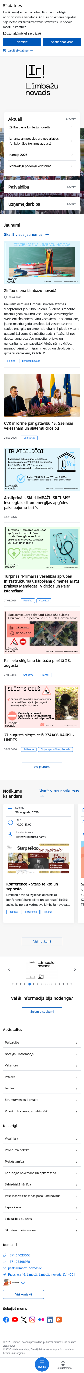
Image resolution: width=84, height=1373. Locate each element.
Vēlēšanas (29, 437)
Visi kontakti (23, 1294)
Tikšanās (48, 911)
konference (30, 911)
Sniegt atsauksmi (42, 1011)
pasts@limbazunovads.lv (24, 1268)
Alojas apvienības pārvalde (55, 749)
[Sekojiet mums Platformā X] (24, 1320)
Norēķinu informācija (19, 1054)
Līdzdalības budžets (18, 1219)
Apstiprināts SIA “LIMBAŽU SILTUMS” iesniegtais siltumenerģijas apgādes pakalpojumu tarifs (37, 502)
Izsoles (9, 1088)
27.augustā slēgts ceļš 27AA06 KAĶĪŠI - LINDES (39, 737)
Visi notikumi (42, 941)
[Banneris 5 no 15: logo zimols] (42, 969)
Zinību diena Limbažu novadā (30, 290)
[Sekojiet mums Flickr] (41, 1319)
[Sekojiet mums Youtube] (15, 1319)
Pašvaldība (12, 1042)
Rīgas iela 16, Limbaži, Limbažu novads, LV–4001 (41, 1274)
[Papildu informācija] (22, 1282)
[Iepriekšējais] (9, 969)
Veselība (44, 600)
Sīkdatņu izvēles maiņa (20, 1230)
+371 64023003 (19, 1255)
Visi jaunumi (42, 767)
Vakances (11, 1065)
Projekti (27, 600)
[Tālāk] (75, 969)
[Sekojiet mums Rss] (59, 1319)
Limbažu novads (31, 360)
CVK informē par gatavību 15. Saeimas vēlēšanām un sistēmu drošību (38, 426)
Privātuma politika (17, 1150)
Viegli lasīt (11, 1138)
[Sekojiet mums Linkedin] (50, 1320)
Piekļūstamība (14, 1161)
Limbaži (45, 674)
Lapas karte (13, 1207)
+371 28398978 (19, 1262)
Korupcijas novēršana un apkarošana (30, 1173)
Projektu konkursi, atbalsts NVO (27, 1111)
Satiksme (28, 674)
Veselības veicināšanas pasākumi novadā (33, 1196)
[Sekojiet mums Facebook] (6, 1320)
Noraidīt (22, 42)
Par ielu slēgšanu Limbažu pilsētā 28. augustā (37, 663)
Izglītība (11, 360)
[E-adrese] (11, 1282)
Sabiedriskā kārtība (18, 1184)
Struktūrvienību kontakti (21, 1100)
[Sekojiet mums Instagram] (32, 1319)
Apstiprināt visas (62, 42)
